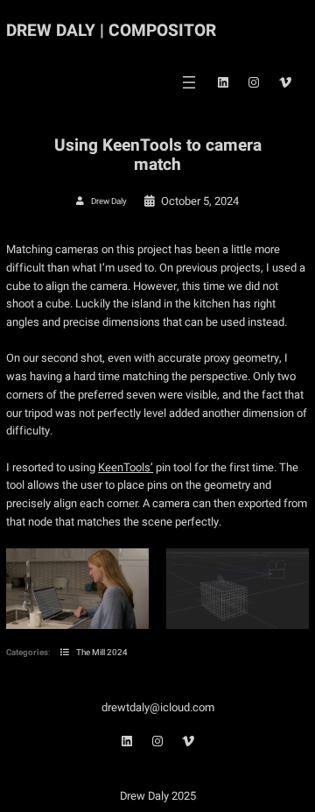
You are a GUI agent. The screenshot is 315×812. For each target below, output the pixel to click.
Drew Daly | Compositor (111, 30)
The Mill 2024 (102, 652)
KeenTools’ (125, 467)
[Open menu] (189, 82)
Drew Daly (109, 201)
